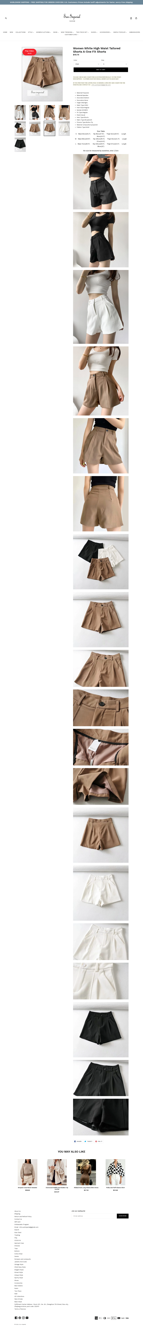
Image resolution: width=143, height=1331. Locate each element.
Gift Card (17, 1222)
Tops (16, 1248)
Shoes (16, 1280)
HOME (5, 32)
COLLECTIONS (21, 32)
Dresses (17, 1246)
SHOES (93, 32)
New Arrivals (18, 1299)
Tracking (17, 1235)
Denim (16, 1256)
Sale (15, 1293)
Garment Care (19, 1243)
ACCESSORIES (105, 32)
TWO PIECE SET (82, 32)
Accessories (18, 1283)
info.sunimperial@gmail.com (101, 85)
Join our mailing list (78, 1211)
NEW (11, 32)
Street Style (18, 1272)
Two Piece (17, 1291)
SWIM (55, 32)
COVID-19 (17, 1240)
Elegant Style (19, 1270)
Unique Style (18, 1275)
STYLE (30, 32)
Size (102, 60)
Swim (16, 1288)
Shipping (17, 1214)
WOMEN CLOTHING (43, 32)
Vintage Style (18, 1264)
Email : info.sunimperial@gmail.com (26, 1227)
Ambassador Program (21, 1224)
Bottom (17, 1251)
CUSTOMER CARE (71, 34)
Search (16, 1230)
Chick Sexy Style (20, 1267)
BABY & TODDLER (119, 32)
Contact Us (18, 1219)
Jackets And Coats (20, 1262)
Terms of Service (20, 1309)
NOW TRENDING (67, 32)
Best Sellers (18, 1286)
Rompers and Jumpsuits (22, 1259)
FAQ (15, 1238)
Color (75, 60)
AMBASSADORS (134, 32)
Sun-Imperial (22, 1324)
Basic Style (18, 1301)
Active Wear (18, 1254)
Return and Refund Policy (23, 1216)
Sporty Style (18, 1277)
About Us (17, 1211)
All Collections (19, 1296)
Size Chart (17, 1232)
